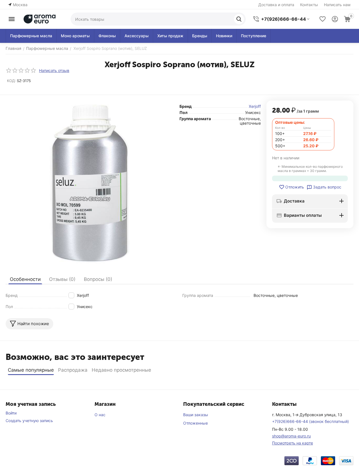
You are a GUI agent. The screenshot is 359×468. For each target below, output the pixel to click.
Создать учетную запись (29, 420)
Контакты (309, 4)
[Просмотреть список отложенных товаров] (322, 19)
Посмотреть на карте (292, 443)
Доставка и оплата (276, 4)
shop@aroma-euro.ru (291, 436)
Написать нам (337, 4)
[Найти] (239, 19)
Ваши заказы (195, 414)
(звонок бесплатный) (310, 421)
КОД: (11, 80)
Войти (11, 413)
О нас (100, 414)
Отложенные (195, 423)
